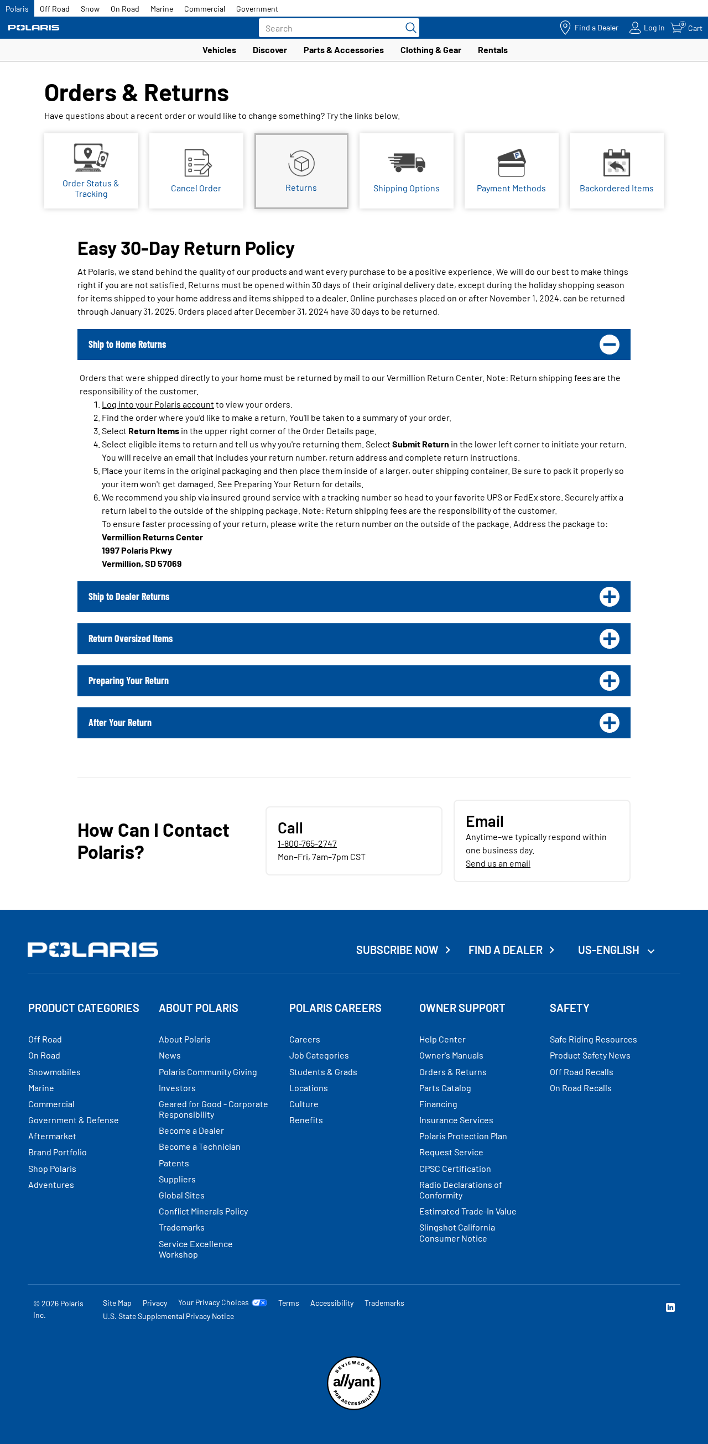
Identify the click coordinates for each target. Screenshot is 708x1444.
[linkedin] (670, 1308)
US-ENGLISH (610, 949)
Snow (90, 8)
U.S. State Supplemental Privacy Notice (168, 1316)
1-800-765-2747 (307, 843)
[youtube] (550, 1308)
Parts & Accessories (344, 49)
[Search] (408, 27)
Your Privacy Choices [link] (213, 1302)
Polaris (17, 8)
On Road (125, 8)
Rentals (493, 49)
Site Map (117, 1302)
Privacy (155, 1302)
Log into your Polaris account (158, 404)
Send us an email (498, 863)
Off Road (55, 8)
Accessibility (331, 1302)
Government (257, 8)
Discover (270, 49)
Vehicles (219, 49)
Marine (161, 8)
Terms (288, 1302)
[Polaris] (34, 28)
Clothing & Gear (430, 49)
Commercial (204, 8)
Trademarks (384, 1302)
